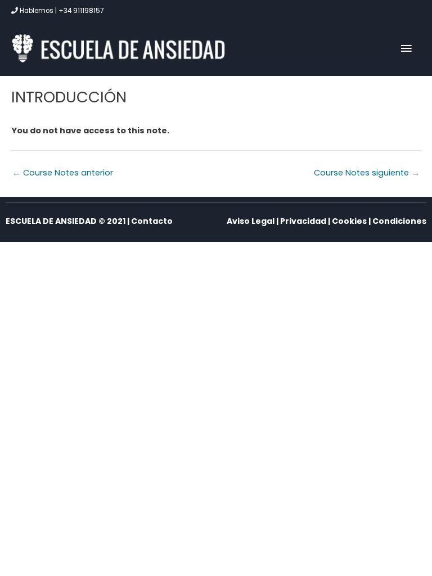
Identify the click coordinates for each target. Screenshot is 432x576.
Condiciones (399, 221)
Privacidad (303, 221)
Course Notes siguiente (367, 172)
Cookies (349, 221)
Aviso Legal (250, 221)
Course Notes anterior (62, 172)
